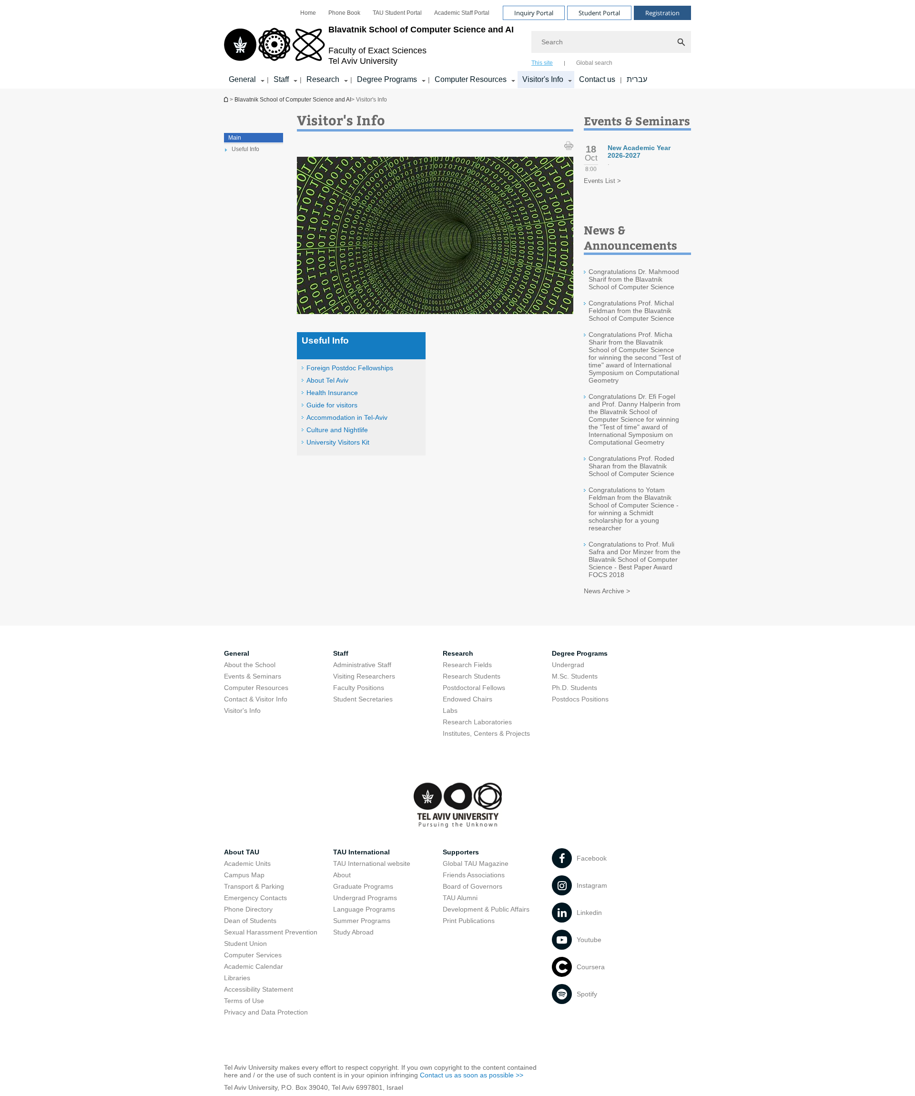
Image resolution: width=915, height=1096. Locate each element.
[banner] (457, 44)
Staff (281, 79)
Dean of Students (250, 920)
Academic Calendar (253, 966)
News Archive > (607, 591)
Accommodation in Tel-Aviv (346, 417)
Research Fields (467, 665)
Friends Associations (474, 875)
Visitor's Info (542, 79)
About (342, 875)
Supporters (461, 852)
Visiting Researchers (364, 676)
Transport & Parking (254, 886)
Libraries (237, 978)
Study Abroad (353, 932)
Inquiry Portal (533, 13)
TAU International (361, 852)
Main (234, 137)
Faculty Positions (358, 687)
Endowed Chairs (467, 699)
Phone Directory (248, 909)
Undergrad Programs (365, 898)
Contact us (597, 79)
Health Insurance (332, 392)
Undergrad (568, 665)
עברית (637, 79)
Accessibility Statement (258, 989)
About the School (249, 665)
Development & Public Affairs (486, 909)
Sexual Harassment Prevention (270, 932)
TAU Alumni (460, 898)
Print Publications (469, 920)
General (242, 79)
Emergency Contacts (255, 898)
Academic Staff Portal (461, 13)
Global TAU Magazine (475, 863)
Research (322, 79)
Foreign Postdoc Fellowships (349, 368)
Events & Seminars (252, 676)
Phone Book (344, 13)
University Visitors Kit (337, 442)
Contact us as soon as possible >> (471, 1075)
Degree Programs (387, 79)
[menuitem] (308, 13)
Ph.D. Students (574, 687)
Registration (662, 13)
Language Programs (364, 909)
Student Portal (599, 13)
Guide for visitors (331, 405)
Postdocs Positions (580, 699)
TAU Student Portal (397, 13)
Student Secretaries (363, 699)
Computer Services (253, 955)
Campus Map (244, 875)
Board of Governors (472, 886)
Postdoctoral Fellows (474, 687)
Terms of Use (244, 1001)
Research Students (471, 676)
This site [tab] (542, 63)
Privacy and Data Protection (266, 1012)
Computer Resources (471, 79)
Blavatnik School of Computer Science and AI (226, 99)
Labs (450, 710)
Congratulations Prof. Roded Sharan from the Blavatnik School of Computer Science (631, 466)
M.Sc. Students (575, 676)
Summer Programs (361, 920)
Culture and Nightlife (337, 430)
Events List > (602, 180)
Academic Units (247, 863)
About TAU (241, 852)
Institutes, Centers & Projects (486, 733)
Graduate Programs (363, 886)
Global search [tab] (594, 63)
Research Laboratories (477, 722)
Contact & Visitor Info (255, 699)
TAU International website (371, 863)
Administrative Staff (362, 665)
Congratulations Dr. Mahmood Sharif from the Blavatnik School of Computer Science (634, 279)
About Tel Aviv (327, 380)
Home (308, 13)
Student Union (245, 943)
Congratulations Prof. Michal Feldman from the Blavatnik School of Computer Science (631, 310)
